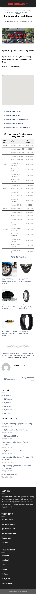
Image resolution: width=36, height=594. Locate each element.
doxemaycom (27, 21)
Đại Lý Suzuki (6, 403)
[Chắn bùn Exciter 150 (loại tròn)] (9, 296)
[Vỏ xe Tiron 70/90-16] (26, 322)
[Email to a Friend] (20, 346)
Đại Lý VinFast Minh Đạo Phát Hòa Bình (15, 430)
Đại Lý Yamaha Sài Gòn (9, 474)
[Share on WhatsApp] (9, 346)
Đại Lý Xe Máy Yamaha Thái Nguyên (16, 12)
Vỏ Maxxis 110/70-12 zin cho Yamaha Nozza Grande (9, 281)
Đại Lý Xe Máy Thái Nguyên (22, 11)
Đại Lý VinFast (7, 406)
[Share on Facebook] (12, 346)
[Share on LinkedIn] (27, 346)
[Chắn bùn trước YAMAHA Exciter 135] (26, 269)
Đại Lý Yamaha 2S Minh (10, 436)
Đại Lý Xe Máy (9, 11)
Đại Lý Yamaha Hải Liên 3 (13, 123)
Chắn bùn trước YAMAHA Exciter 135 (25, 281)
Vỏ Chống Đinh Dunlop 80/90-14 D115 (25, 307)
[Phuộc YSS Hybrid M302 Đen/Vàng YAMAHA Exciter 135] (9, 321)
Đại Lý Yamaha (7, 399)
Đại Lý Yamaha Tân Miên (13, 111)
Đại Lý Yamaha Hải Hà (12, 115)
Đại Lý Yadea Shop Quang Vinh (12, 451)
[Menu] (3, 3)
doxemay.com (22, 591)
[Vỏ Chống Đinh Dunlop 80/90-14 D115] (26, 296)
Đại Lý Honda (6, 396)
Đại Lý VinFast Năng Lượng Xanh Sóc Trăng (17, 424)
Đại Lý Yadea (6, 413)
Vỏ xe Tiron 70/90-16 (25, 333)
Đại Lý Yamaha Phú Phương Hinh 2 (17, 119)
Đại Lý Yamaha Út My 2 (9, 379)
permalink (24, 357)
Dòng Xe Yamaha (18, 257)
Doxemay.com (18, 3)
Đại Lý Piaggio (7, 410)
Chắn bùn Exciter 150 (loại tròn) (8, 307)
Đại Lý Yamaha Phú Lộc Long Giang (17, 128)
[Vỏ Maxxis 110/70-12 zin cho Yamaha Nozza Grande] (9, 269)
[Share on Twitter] (16, 346)
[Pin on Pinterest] (23, 346)
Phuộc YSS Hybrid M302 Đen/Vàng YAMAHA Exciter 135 (9, 333)
